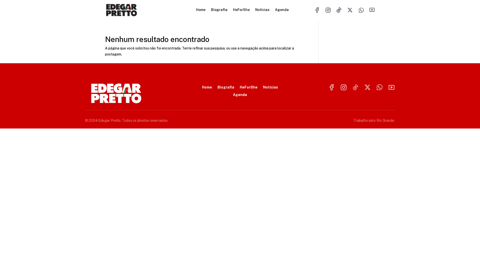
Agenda (282, 10)
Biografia (219, 10)
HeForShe (241, 10)
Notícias (262, 10)
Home (201, 10)
